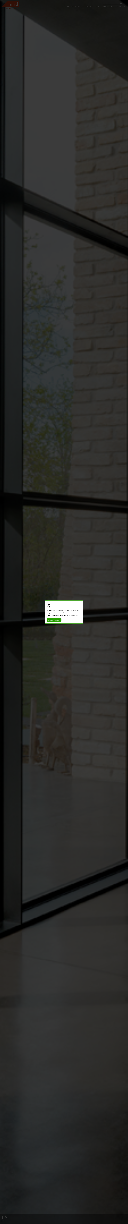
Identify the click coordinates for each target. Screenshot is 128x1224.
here (76, 615)
